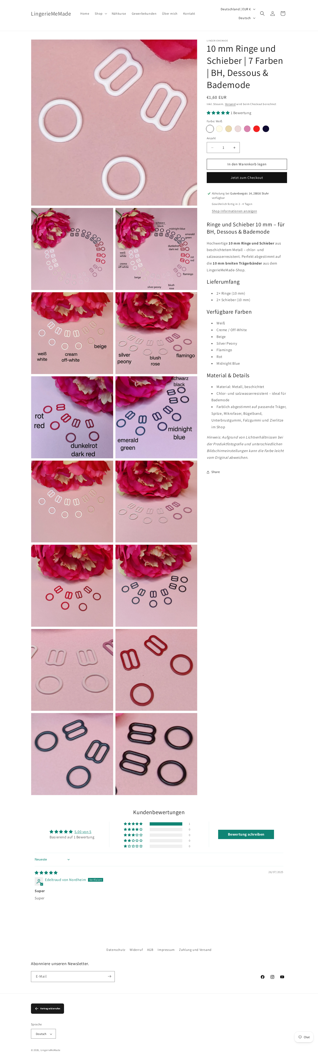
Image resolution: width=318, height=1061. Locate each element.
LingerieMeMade (50, 1050)
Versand (230, 104)
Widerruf (136, 950)
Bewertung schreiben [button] (246, 834)
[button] (100, 13)
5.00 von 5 (82, 831)
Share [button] (215, 472)
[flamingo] (247, 129)
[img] (46, 872)
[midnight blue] (266, 129)
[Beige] (228, 129)
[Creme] (219, 129)
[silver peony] (238, 129)
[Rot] (256, 129)
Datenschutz (115, 950)
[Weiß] (210, 129)
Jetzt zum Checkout (247, 177)
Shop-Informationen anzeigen (234, 211)
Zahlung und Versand (195, 950)
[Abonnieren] (109, 976)
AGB (150, 950)
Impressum (166, 950)
